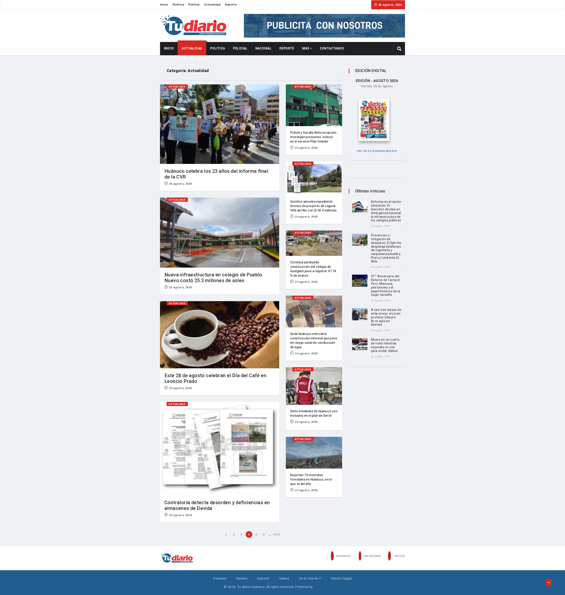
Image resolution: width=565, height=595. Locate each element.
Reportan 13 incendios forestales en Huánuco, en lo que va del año (311, 479)
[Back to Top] (549, 582)
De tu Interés (308, 578)
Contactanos (332, 48)
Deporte (231, 4)
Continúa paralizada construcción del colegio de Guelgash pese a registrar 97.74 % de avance (313, 269)
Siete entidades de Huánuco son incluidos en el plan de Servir (313, 413)
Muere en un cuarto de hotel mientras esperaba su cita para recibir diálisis (385, 345)
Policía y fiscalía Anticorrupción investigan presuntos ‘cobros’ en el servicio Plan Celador (313, 137)
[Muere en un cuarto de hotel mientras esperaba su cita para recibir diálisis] (359, 344)
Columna (219, 578)
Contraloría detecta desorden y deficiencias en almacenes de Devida (217, 505)
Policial (194, 4)
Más (305, 48)
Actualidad (212, 4)
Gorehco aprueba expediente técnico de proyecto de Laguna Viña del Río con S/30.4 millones (313, 206)
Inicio (164, 4)
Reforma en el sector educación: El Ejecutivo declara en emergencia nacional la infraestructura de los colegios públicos (386, 211)
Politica (178, 4)
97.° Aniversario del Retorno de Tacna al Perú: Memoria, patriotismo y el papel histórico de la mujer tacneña (385, 285)
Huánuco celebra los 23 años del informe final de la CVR (216, 174)
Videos (284, 578)
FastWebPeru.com (327, 587)
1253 (276, 534)
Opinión (241, 578)
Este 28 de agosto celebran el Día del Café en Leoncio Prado (215, 378)
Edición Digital (341, 578)
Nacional (263, 48)
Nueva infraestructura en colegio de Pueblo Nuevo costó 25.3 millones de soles (213, 277)
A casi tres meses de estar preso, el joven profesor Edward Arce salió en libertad (386, 317)
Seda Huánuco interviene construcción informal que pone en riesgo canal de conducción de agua (313, 341)
